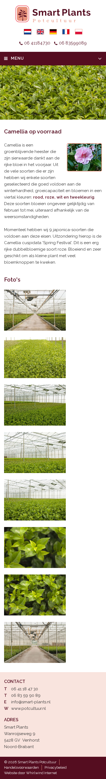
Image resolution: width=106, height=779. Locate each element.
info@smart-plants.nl (31, 702)
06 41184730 (37, 43)
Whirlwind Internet (41, 773)
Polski (78, 31)
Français (66, 31)
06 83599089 (73, 43)
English (40, 31)
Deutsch (53, 31)
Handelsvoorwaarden (21, 767)
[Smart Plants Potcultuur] (35, 310)
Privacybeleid (56, 767)
